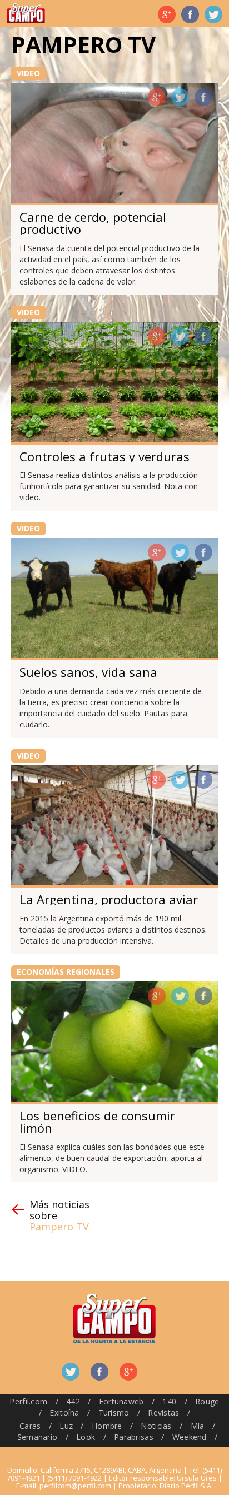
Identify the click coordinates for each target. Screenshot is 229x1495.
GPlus (157, 97)
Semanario (37, 1437)
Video (28, 73)
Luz (66, 1426)
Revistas (163, 1412)
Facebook (190, 14)
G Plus (167, 14)
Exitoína (64, 1412)
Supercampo (26, 13)
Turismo (114, 1412)
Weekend (189, 1437)
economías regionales (65, 971)
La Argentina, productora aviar (108, 899)
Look (85, 1437)
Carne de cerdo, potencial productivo (92, 222)
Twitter (213, 14)
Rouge (207, 1401)
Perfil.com (28, 1401)
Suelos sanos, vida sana (88, 672)
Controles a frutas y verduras (104, 456)
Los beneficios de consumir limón (97, 1121)
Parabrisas (133, 1437)
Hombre (107, 1426)
